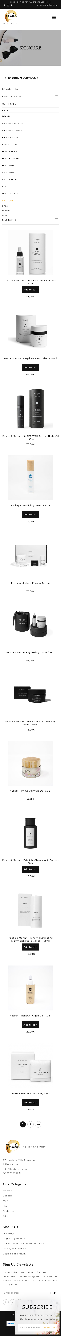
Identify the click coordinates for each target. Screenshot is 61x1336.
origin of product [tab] (13, 123)
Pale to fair (9, 220)
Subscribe (49, 1327)
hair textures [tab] (10, 193)
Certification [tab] (10, 104)
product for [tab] (10, 137)
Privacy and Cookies (14, 1248)
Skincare (8, 1195)
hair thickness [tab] (11, 158)
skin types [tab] (8, 172)
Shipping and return (14, 1253)
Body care (9, 1211)
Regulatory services (14, 1238)
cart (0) (46, 17)
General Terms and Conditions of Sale (24, 1243)
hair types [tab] (8, 165)
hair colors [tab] (9, 151)
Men (5, 1200)
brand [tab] (6, 116)
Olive (5, 215)
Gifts (5, 1216)
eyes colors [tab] (9, 144)
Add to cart (30, 289)
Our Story (8, 1233)
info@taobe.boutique (16, 1169)
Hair (5, 1206)
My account (43, 5)
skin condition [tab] (11, 179)
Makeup (7, 1190)
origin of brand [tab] (12, 130)
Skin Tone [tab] (8, 200)
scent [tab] (5, 186)
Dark (5, 206)
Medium (6, 211)
